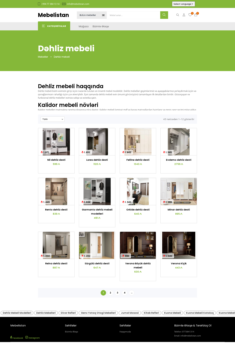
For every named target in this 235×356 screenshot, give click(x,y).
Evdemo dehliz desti (178, 160)
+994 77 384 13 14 (50, 4)
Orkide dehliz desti (138, 209)
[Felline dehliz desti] (137, 141)
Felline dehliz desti (137, 160)
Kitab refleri (151, 313)
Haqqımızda (125, 331)
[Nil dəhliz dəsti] (56, 141)
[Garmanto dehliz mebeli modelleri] (97, 191)
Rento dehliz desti (56, 209)
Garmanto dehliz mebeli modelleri (97, 211)
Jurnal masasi (130, 313)
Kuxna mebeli (172, 313)
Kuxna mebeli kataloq (200, 313)
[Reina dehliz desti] (56, 245)
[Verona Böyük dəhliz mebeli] (138, 245)
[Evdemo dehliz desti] (179, 141)
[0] (190, 15)
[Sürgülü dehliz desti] (97, 245)
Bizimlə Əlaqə (71, 331)
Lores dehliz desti (97, 160)
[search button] (164, 15)
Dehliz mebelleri (46, 313)
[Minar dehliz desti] (179, 191)
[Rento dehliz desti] (56, 191)
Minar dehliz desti (179, 209)
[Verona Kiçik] (179, 245)
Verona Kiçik (179, 263)
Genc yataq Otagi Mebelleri (98, 313)
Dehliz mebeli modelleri (17, 313)
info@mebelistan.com (78, 4)
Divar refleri (68, 313)
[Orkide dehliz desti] (138, 191)
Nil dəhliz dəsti (56, 160)
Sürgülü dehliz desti (97, 263)
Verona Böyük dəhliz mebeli (138, 265)
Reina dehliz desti (56, 263)
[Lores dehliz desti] (97, 141)
